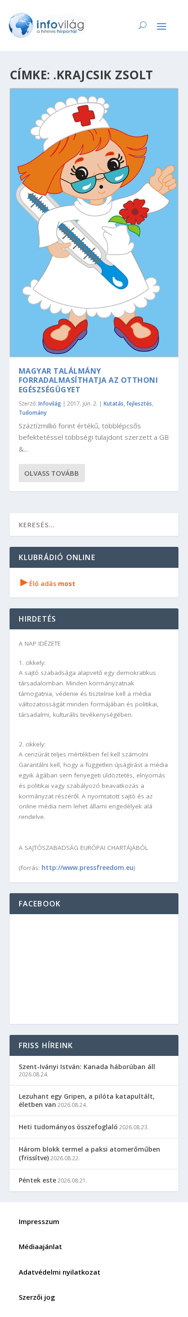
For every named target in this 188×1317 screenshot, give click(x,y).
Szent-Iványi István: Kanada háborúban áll (87, 1066)
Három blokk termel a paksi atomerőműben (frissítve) (89, 1153)
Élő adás (48, 583)
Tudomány (33, 413)
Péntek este (37, 1180)
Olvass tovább (51, 473)
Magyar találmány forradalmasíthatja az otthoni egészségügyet (88, 380)
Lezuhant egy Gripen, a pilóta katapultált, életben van (87, 1100)
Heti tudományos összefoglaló (68, 1126)
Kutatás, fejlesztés (128, 403)
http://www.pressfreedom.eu (88, 867)
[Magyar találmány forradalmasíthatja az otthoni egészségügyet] (94, 222)
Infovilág (49, 403)
